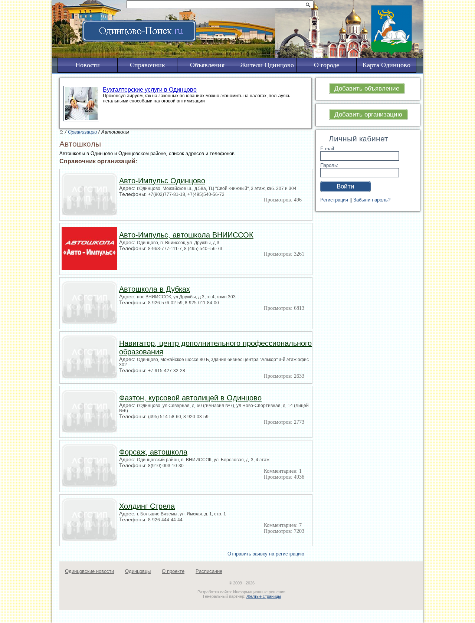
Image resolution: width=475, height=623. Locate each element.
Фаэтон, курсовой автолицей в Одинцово (190, 398)
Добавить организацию (368, 114)
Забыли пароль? (371, 200)
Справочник (147, 65)
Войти (345, 186)
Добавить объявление (366, 88)
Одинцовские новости (89, 571)
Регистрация (334, 200)
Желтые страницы (263, 596)
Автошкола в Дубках (154, 289)
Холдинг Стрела (147, 506)
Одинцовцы (138, 571)
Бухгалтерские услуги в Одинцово (150, 89)
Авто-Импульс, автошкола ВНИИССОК (186, 235)
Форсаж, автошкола (153, 452)
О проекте (173, 571)
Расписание (209, 571)
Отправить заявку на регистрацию (265, 554)
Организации (82, 132)
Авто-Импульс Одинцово (162, 181)
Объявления (207, 65)
